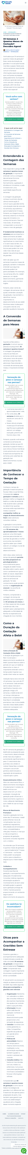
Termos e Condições (10, 1118)
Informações (14, 51)
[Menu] (25, 2)
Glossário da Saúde (13, 1113)
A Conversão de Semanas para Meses (12, 135)
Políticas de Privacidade (14, 1116)
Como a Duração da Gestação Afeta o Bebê (11, 143)
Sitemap (23, 1113)
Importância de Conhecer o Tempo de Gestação (12, 139)
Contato (20, 1118)
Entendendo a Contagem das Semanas (13, 131)
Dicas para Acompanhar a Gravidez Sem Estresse (12, 147)
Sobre (4, 1113)
